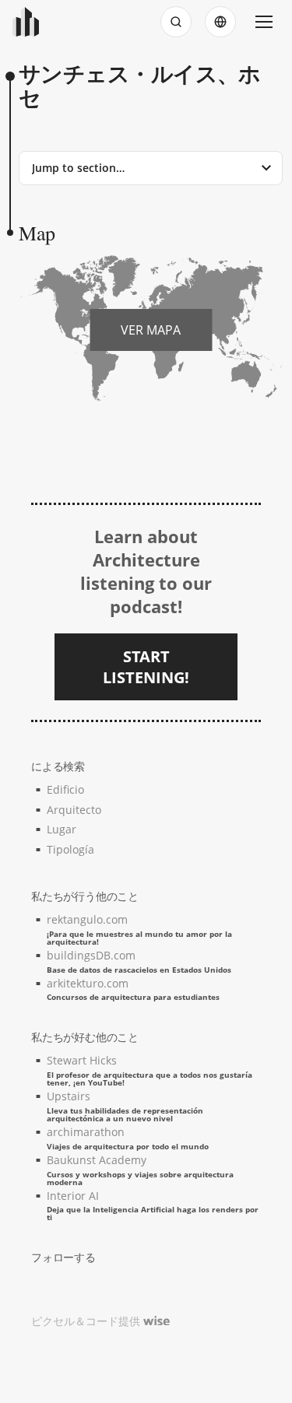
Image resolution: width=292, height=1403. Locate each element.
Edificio (65, 789)
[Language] (220, 21)
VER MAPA (151, 329)
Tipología (70, 849)
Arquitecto (74, 809)
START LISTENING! (146, 667)
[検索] (176, 21)
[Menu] (264, 21)
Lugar (61, 829)
